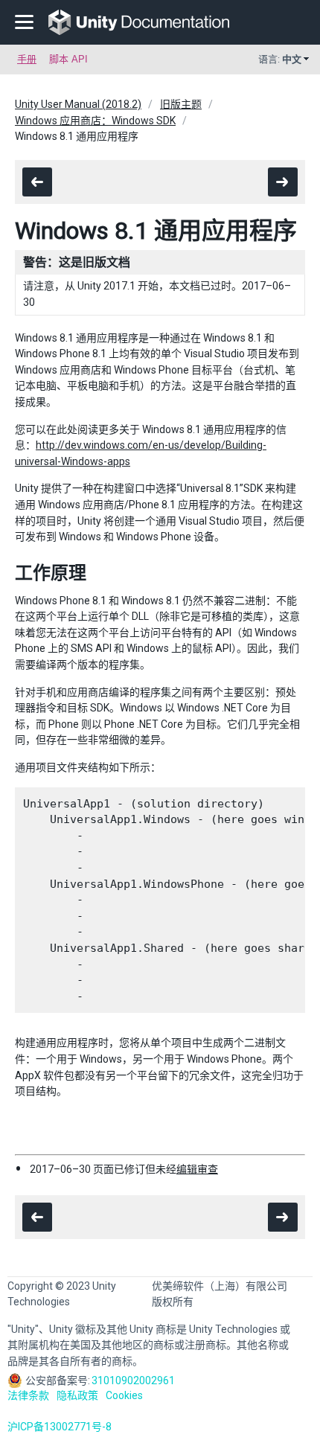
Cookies (124, 1395)
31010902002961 (133, 1380)
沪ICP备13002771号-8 (59, 1427)
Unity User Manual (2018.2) (78, 104)
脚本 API (68, 59)
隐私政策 (77, 1395)
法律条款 (28, 1395)
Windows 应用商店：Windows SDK (95, 121)
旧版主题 (181, 104)
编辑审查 (197, 1169)
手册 (26, 59)
